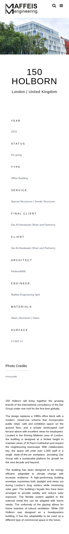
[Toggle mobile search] (54, 6)
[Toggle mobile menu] (61, 6)
